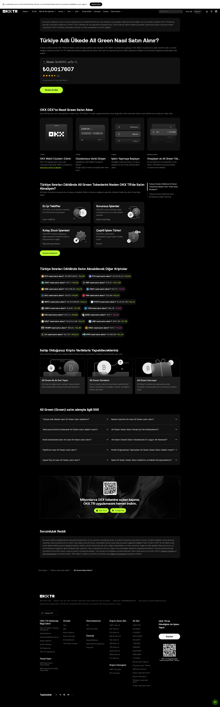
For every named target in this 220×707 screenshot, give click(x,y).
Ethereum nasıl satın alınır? (140, 681)
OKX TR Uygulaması (47, 652)
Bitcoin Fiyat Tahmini (140, 662)
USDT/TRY (137, 625)
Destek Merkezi (92, 640)
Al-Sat (34, 11)
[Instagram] (64, 694)
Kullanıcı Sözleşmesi (118, 554)
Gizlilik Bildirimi (45, 633)
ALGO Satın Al (115, 651)
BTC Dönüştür (115, 673)
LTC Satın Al (114, 658)
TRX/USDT (137, 643)
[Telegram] (60, 694)
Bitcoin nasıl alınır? (140, 676)
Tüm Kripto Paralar (70, 643)
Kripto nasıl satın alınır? (60, 570)
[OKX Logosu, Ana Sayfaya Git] (10, 11)
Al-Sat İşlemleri (68, 640)
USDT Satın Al (115, 625)
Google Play (119, 510)
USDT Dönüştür (115, 669)
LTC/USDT (136, 658)
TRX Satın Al (114, 647)
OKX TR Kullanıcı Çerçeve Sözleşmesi (49, 629)
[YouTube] (68, 694)
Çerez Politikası (45, 644)
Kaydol (197, 11)
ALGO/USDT (137, 651)
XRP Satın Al (114, 643)
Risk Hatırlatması (49, 554)
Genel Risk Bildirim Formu (49, 637)
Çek (76, 11)
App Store (103, 510)
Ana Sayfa (42, 570)
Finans (60, 11)
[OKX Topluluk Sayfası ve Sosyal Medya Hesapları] (72, 694)
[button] (76, 62)
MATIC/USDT (138, 636)
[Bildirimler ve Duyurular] (211, 11)
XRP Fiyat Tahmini (139, 669)
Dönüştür (97, 11)
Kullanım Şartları (167, 551)
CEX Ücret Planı (92, 629)
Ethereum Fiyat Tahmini (142, 665)
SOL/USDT (137, 640)
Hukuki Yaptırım (45, 641)
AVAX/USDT (137, 654)
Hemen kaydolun (50, 253)
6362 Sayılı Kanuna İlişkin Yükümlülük (49, 669)
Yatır (69, 11)
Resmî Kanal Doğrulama (95, 644)
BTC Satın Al (114, 629)
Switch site (96, 4)
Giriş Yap (189, 11)
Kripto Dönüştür (69, 636)
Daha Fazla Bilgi (103, 219)
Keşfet (25, 11)
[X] (56, 694)
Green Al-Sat (51, 90)
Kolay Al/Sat (87, 11)
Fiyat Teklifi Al (49, 219)
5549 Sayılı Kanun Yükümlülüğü (46, 664)
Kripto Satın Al (68, 632)
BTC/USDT (137, 629)
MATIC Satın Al (115, 636)
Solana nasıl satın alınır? (142, 686)
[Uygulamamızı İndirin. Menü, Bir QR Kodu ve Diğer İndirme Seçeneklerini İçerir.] (207, 11)
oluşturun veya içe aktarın (50, 167)
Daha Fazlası (115, 11)
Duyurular (89, 647)
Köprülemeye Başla (51, 244)
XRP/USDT (136, 647)
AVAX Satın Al (115, 654)
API (87, 625)
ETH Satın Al (114, 632)
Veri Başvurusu (45, 648)
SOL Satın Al (114, 640)
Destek (105, 11)
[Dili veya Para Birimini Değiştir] (216, 11)
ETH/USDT (137, 632)
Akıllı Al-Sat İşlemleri (46, 11)
